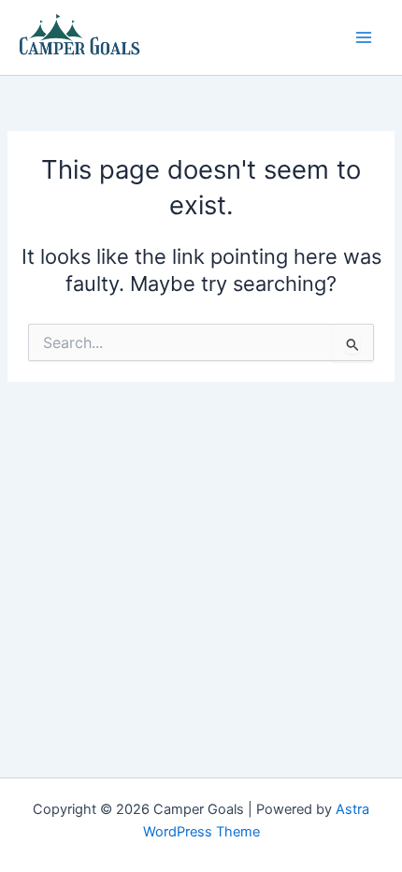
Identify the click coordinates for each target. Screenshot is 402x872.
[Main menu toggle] (363, 37)
